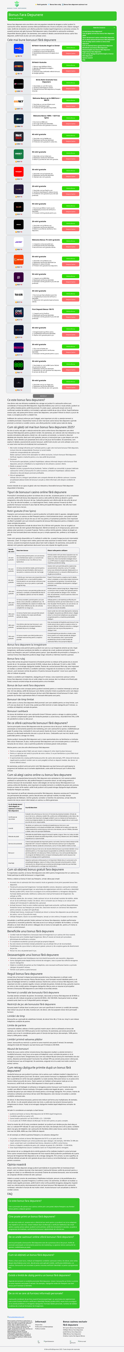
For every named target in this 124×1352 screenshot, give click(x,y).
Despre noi (38, 1325)
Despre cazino (70, 53)
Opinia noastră (87, 58)
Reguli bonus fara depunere (91, 52)
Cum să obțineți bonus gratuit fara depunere (97, 46)
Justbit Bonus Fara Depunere (72, 1332)
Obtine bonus (70, 48)
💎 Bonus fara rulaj (54, 4)
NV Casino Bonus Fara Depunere (73, 1328)
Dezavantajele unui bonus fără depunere (96, 50)
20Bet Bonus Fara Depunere (72, 1334)
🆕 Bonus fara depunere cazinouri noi (74, 4)
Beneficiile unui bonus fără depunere (94, 48)
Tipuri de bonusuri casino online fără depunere (98, 37)
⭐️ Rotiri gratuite (41, 4)
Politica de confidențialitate (44, 1327)
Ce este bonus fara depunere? (92, 31)
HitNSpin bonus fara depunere (73, 1330)
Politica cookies (40, 1329)
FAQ (83, 60)
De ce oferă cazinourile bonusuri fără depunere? (98, 39)
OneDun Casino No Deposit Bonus (74, 1336)
